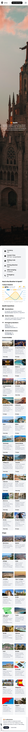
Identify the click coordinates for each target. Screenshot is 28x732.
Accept (6, 727)
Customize (13, 727)
